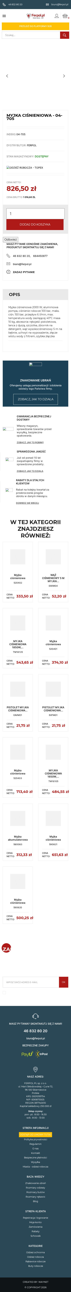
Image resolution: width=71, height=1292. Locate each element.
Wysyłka (35, 1162)
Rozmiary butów (35, 1192)
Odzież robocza (35, 1257)
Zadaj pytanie (24, 272)
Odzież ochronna (35, 1252)
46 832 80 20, (22, 255)
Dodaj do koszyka (35, 224)
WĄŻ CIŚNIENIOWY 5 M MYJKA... (53, 578)
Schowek (36, 1236)
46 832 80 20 (35, 1031)
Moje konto (35, 1222)
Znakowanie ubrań (35, 1183)
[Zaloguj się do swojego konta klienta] (56, 16)
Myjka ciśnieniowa (17, 576)
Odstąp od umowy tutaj (35, 1134)
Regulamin (35, 1144)
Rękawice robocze (35, 1261)
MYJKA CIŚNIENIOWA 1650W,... (53, 773)
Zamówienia (35, 1226)
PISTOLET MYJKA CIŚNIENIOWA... (18, 709)
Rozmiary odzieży (35, 1187)
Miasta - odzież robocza (35, 1166)
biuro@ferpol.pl (22, 264)
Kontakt (35, 1153)
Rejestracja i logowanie (35, 1217)
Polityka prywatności (35, 1139)
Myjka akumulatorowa (18, 838)
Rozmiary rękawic (35, 1196)
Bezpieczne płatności (35, 1157)
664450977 (40, 255)
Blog (35, 1201)
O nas (35, 1148)
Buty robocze (35, 1266)
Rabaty (36, 1231)
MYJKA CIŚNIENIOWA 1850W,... (17, 644)
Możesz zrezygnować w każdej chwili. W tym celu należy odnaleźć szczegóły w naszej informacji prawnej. (35, 994)
